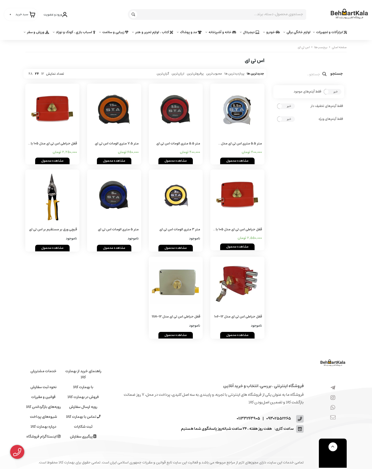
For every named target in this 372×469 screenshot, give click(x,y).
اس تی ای (304, 47)
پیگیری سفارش (81, 437)
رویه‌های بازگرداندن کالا (43, 407)
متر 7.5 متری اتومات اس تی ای (117, 143)
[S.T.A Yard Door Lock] (52, 111)
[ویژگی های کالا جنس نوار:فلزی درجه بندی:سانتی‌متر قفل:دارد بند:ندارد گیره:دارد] (237, 111)
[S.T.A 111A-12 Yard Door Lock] (176, 284)
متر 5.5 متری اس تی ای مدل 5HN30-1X (241, 144)
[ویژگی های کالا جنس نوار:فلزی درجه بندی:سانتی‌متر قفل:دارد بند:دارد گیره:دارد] (176, 111)
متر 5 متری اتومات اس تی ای (118, 229)
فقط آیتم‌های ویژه (331, 119)
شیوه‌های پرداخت (43, 417)
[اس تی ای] (332, 363)
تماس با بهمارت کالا (81, 417)
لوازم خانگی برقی (298, 32)
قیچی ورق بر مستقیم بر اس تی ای (53, 229)
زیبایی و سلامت (113, 32)
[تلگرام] (332, 388)
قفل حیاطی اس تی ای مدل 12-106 (238, 317)
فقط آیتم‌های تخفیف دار (327, 106)
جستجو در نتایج (336, 74)
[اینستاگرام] (332, 398)
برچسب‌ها (320, 47)
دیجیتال (249, 32)
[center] (134, 14)
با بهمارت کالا (83, 387)
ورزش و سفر (36, 32)
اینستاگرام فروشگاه (41, 437)
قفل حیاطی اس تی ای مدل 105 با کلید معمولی (54, 144)
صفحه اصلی (339, 47)
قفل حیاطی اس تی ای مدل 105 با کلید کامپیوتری (239, 230)
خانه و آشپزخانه (220, 32)
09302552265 (278, 419)
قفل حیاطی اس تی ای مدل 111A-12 (176, 317)
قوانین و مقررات (43, 397)
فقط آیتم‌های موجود (307, 92)
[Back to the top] (332, 446)
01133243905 (248, 419)
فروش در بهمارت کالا (83, 397)
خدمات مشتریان (43, 371)
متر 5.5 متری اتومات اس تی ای (178, 143)
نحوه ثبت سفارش (43, 387)
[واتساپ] (332, 408)
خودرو (271, 32)
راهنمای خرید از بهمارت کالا (83, 374)
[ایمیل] (332, 418)
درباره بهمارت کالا (43, 427)
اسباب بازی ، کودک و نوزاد (74, 32)
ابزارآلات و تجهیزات (330, 32)
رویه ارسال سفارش (83, 407)
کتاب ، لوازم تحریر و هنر (152, 32)
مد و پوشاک (189, 32)
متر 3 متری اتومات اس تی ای (179, 229)
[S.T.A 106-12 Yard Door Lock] (237, 284)
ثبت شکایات (83, 427)
